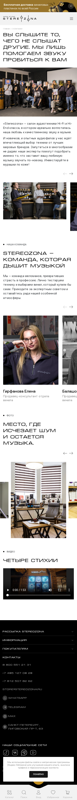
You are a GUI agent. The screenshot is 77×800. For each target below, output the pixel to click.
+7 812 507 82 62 (17, 681)
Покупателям (15, 649)
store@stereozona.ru (22, 689)
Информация (15, 640)
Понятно (38, 774)
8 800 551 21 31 (17, 665)
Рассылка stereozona (23, 631)
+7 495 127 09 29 (17, 673)
